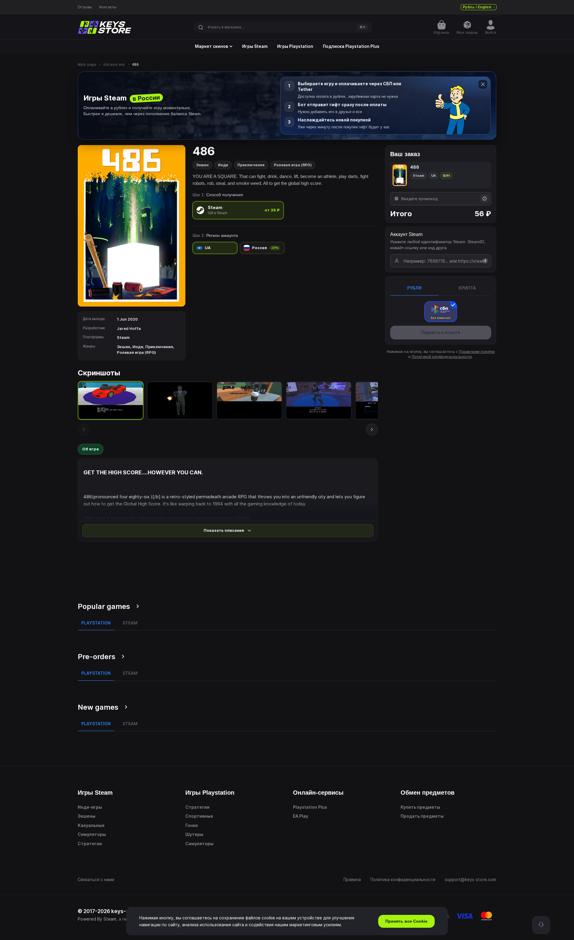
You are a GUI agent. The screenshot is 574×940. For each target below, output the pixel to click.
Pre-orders (96, 656)
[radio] (238, 210)
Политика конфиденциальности (402, 879)
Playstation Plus (310, 807)
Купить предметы (420, 807)
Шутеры (194, 834)
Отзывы (85, 7)
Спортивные (199, 816)
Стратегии (90, 843)
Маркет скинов (211, 46)
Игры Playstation (295, 46)
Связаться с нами (96, 879)
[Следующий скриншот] (372, 429)
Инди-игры (90, 807)
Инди (223, 165)
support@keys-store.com (470, 879)
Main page (87, 65)
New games (98, 707)
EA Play (300, 816)
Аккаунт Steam (406, 234)
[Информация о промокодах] (484, 198)
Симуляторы (92, 834)
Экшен (202, 165)
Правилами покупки (477, 352)
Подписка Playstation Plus (351, 46)
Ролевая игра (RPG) (293, 165)
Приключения (251, 165)
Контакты (108, 7)
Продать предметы (422, 816)
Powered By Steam (97, 918)
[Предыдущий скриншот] (84, 429)
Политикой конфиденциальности (442, 357)
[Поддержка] (541, 925)
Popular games (104, 606)
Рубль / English (477, 7)
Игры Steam (255, 46)
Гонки (191, 825)
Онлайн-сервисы (318, 792)
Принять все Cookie (406, 921)
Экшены (86, 816)
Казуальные (91, 825)
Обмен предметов (427, 792)
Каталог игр (114, 65)
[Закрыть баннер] (483, 84)
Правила (352, 879)
